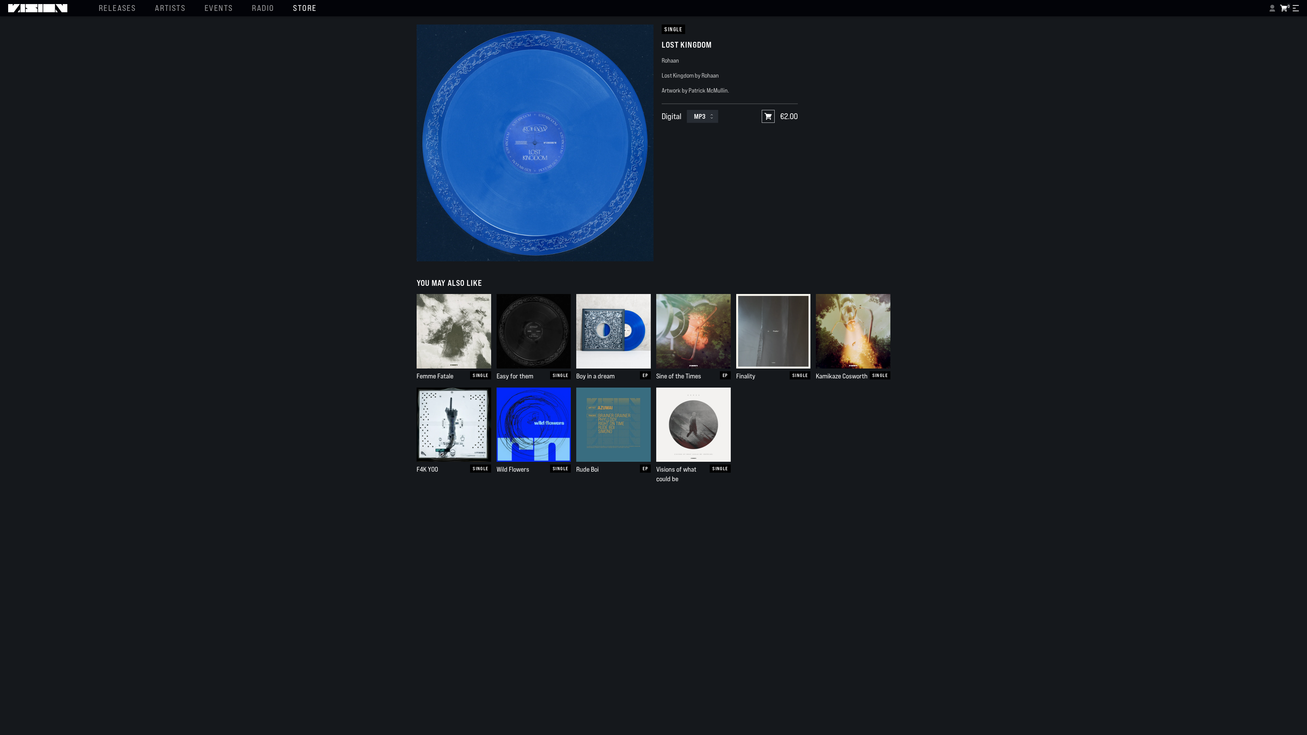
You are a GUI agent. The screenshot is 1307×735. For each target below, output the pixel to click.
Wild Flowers (513, 469)
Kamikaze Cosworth (842, 376)
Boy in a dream (595, 376)
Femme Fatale (435, 376)
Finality (745, 376)
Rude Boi (587, 469)
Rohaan (670, 60)
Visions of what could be (676, 474)
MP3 (700, 116)
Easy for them (515, 376)
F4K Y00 (427, 469)
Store (305, 8)
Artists (170, 8)
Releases (117, 8)
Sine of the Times (678, 376)
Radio (263, 8)
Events (219, 8)
